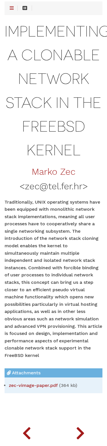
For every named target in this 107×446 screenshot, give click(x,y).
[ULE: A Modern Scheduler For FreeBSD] (27, 431)
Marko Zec (53, 172)
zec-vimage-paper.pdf (33, 385)
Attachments (26, 372)
